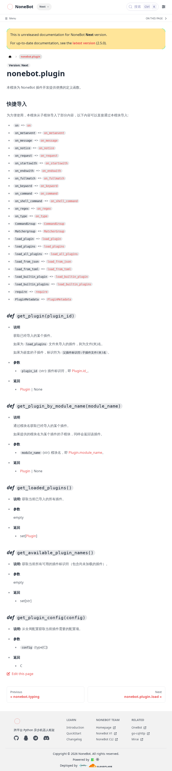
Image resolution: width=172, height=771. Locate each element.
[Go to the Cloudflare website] (100, 765)
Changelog (74, 739)
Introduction (75, 727)
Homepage (103, 727)
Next (42, 6)
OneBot (137, 727)
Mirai (135, 739)
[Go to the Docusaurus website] (92, 759)
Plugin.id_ (79, 370)
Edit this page (22, 673)
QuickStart (73, 733)
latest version (84, 43)
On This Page (154, 18)
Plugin (25, 389)
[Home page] (10, 56)
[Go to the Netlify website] (83, 765)
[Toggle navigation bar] (163, 6)
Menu (12, 18)
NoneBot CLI (104, 739)
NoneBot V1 (104, 733)
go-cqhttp (138, 733)
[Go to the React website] (97, 760)
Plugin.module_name (85, 452)
